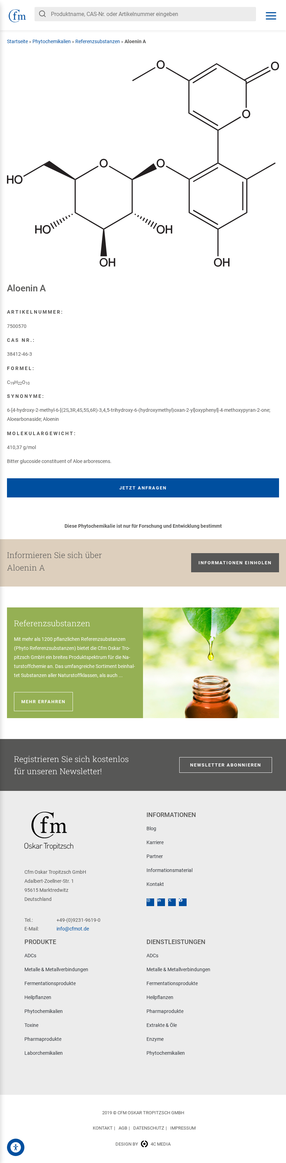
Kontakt (155, 884)
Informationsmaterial (169, 870)
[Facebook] (183, 902)
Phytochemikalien (51, 41)
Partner (154, 856)
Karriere (155, 842)
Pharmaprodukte (42, 1039)
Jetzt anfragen (143, 487)
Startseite (17, 41)
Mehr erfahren (43, 701)
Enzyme (155, 1039)
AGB (123, 1128)
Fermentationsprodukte (50, 983)
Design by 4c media (143, 1144)
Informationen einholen (235, 562)
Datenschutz (148, 1128)
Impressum (183, 1128)
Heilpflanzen (37, 997)
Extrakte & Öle (161, 1025)
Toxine (31, 1025)
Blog (151, 828)
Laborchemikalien (43, 1053)
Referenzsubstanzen (97, 41)
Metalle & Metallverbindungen (56, 969)
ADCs (30, 955)
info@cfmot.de (73, 929)
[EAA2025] (15, 1147)
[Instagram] (150, 902)
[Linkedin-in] (161, 902)
